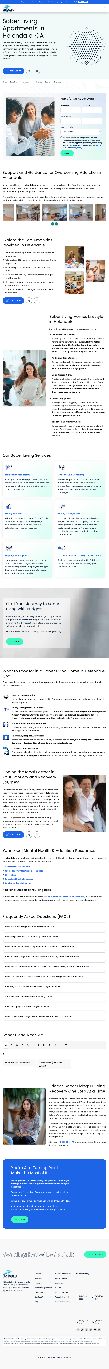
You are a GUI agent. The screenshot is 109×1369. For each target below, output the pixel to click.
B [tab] (11, 1045)
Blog (36, 1301)
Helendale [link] (57, 82)
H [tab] (33, 1045)
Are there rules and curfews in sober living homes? (29, 996)
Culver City (60, 1283)
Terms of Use (95, 1343)
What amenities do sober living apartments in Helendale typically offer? (39, 946)
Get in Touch (97, 1254)
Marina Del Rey (61, 1292)
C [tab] (17, 1045)
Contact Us (15, 71)
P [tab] (49, 1045)
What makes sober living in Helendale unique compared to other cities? (39, 1016)
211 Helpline (10, 875)
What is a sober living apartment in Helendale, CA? (29, 926)
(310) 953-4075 (66, 1142)
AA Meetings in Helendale (17, 866)
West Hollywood (62, 1297)
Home (5, 82)
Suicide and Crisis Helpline (18, 883)
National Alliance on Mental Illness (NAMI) (64, 896)
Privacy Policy (76, 148)
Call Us (16, 641)
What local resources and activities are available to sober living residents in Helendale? (47, 966)
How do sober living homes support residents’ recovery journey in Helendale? (42, 956)
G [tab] (28, 1045)
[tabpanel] (54, 1061)
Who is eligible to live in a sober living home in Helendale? (32, 936)
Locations (14, 82)
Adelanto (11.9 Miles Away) (18, 1062)
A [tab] (6, 1045)
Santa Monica (61, 1278)
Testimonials (40, 1292)
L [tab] (38, 1045)
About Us (38, 1278)
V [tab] (66, 1045)
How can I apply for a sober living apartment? (27, 1006)
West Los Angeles (62, 1301)
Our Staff (38, 1283)
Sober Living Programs (44, 1288)
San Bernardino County (41, 82)
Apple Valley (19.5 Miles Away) (50, 1064)
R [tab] (55, 1045)
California (25, 82)
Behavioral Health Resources (19, 879)
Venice (58, 1288)
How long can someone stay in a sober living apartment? (32, 986)
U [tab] (60, 1045)
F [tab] (22, 1045)
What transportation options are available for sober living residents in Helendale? (44, 976)
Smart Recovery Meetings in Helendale (24, 871)
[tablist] (54, 1045)
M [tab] (44, 1045)
